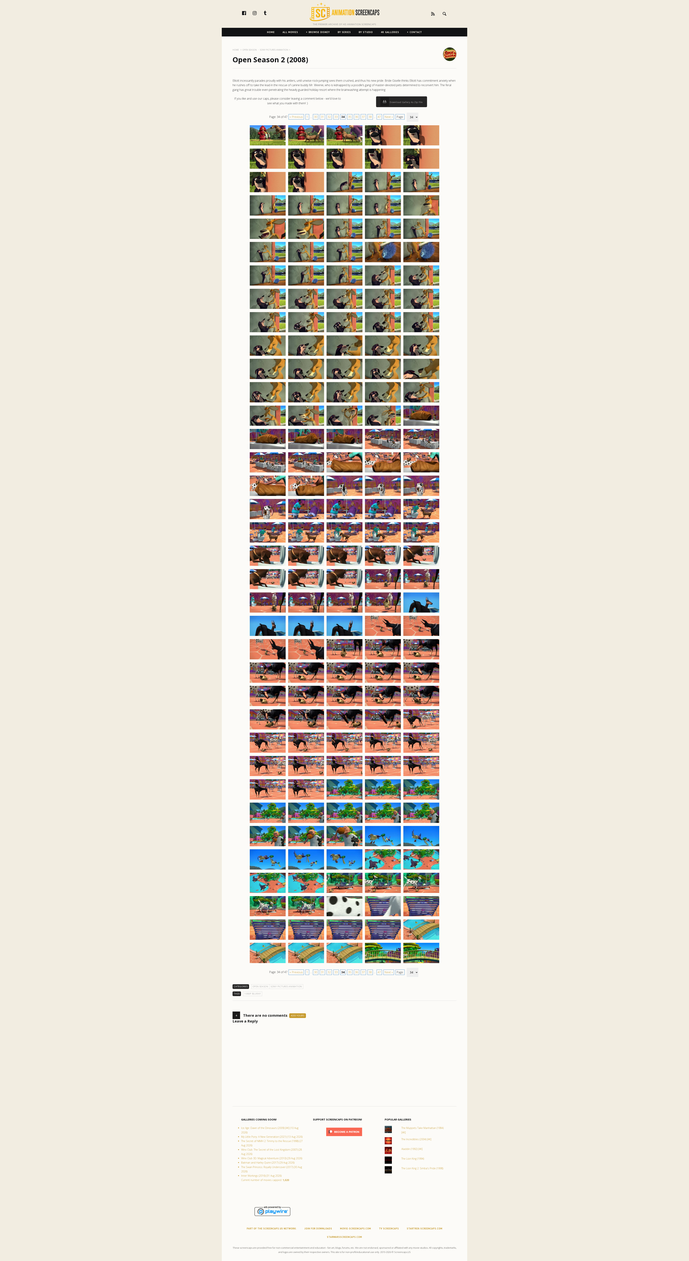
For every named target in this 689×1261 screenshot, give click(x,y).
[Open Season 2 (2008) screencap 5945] (421, 145)
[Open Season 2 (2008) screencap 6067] (306, 729)
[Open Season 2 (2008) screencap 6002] (306, 426)
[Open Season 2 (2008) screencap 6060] (421, 683)
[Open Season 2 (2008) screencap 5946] (268, 169)
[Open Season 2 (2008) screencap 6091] (268, 846)
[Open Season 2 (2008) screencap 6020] (421, 496)
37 (363, 117)
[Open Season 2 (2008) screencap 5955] (421, 192)
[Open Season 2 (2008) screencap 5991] (268, 379)
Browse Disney (319, 32)
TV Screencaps (389, 1228)
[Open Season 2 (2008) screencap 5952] (306, 192)
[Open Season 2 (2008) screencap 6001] (268, 426)
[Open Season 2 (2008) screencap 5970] (421, 262)
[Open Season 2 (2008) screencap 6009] (383, 449)
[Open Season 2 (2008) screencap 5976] (268, 309)
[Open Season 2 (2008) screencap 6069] (383, 729)
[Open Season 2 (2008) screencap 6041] (268, 612)
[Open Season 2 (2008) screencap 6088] (344, 823)
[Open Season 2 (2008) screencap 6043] (344, 612)
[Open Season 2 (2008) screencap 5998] (344, 402)
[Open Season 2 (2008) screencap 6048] (344, 636)
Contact (416, 32)
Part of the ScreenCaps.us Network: (272, 1228)
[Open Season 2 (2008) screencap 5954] (383, 192)
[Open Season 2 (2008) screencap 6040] (421, 589)
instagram (258, 13)
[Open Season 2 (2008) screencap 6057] (306, 683)
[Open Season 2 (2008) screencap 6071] (268, 753)
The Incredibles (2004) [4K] (416, 1139)
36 (356, 117)
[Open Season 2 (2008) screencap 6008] (344, 449)
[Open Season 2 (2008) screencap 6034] (383, 566)
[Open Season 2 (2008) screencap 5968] (344, 262)
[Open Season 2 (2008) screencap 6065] (421, 706)
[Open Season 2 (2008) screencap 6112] (306, 940)
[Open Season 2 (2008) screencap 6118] (344, 963)
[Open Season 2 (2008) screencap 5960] (421, 215)
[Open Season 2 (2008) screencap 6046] (268, 636)
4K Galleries (390, 32)
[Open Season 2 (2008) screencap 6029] (383, 542)
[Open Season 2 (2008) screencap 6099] (383, 869)
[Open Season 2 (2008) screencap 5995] (421, 379)
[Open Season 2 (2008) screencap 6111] (268, 940)
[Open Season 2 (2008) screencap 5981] (268, 332)
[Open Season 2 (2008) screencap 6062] (306, 706)
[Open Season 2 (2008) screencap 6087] (306, 823)
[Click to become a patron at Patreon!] (344, 1137)
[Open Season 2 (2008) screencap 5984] (383, 332)
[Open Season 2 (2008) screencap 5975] (421, 285)
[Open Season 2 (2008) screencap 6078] (344, 776)
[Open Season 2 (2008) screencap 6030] (421, 542)
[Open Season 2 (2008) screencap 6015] (421, 472)
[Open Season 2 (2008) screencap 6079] (383, 776)
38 (370, 117)
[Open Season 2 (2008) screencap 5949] (383, 169)
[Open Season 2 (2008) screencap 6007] (306, 449)
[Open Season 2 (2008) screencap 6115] (421, 940)
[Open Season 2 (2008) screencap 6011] (268, 472)
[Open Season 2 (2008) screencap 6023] (344, 519)
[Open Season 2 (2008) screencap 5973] (344, 285)
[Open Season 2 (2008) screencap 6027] (306, 542)
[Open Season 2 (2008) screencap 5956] (268, 215)
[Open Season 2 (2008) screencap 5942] (306, 145)
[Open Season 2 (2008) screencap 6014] (383, 472)
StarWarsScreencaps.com (344, 1237)
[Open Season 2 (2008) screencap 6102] (306, 893)
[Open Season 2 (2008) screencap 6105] (421, 893)
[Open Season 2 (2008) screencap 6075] (421, 753)
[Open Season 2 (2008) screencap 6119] (383, 963)
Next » (389, 117)
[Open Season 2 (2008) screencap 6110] (421, 916)
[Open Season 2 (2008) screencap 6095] (421, 846)
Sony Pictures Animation (286, 986)
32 (329, 117)
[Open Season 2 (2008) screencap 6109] (383, 916)
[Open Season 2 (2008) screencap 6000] (421, 402)
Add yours (297, 1015)
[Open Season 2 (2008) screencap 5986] (268, 356)
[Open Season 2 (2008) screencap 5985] (421, 332)
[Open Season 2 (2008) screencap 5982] (306, 332)
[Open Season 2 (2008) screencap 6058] (344, 683)
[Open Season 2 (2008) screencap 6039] (383, 589)
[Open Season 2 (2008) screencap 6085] (421, 799)
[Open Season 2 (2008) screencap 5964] (383, 239)
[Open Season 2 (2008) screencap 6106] (268, 916)
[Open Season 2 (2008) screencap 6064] (383, 706)
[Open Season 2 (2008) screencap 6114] (383, 940)
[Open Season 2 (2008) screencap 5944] (383, 145)
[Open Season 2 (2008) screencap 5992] (306, 379)
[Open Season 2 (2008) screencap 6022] (306, 519)
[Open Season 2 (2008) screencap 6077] (306, 776)
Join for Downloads (318, 1228)
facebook (248, 13)
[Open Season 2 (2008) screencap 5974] (383, 285)
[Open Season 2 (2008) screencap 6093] (344, 846)
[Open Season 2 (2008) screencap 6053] (344, 659)
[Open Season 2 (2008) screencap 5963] (344, 239)
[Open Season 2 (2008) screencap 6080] (421, 776)
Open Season (260, 986)
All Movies (290, 32)
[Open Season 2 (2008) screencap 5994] (383, 379)
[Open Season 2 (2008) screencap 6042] (306, 612)
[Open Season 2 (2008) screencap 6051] (268, 659)
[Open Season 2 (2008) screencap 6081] (268, 799)
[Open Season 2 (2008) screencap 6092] (306, 846)
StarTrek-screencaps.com (424, 1228)
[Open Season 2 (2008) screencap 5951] (268, 192)
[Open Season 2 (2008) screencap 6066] (268, 729)
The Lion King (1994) (412, 1158)
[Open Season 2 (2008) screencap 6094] (383, 846)
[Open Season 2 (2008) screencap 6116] (268, 963)
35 (349, 117)
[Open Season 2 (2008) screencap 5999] (383, 402)
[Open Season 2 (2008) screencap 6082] (306, 799)
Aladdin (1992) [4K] (412, 1149)
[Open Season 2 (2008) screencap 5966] (268, 262)
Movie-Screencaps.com (355, 1228)
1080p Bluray (252, 993)
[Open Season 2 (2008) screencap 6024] (383, 519)
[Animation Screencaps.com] (344, 12)
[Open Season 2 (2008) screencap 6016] (268, 496)
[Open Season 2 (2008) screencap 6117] (306, 963)
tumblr (269, 13)
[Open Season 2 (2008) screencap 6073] (344, 753)
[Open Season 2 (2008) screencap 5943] (344, 145)
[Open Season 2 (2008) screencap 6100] (421, 869)
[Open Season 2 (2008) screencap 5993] (344, 379)
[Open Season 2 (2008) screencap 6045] (421, 612)
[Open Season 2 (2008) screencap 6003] (344, 426)
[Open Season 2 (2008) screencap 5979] (383, 309)
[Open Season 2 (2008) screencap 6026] (268, 542)
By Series (344, 32)
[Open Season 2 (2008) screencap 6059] (383, 683)
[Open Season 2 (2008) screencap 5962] (306, 239)
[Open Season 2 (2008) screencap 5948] (344, 169)
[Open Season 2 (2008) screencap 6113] (344, 940)
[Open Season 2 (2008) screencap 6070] (421, 729)
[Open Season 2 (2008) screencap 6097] (306, 869)
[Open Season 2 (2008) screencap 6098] (344, 869)
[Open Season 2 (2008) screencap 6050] (421, 636)
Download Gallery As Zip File (406, 102)
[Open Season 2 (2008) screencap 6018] (344, 496)
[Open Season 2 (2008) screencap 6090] (421, 823)
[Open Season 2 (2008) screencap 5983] (344, 332)
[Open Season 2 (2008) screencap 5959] (383, 215)
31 (322, 117)
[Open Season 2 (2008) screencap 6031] (268, 566)
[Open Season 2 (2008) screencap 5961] (268, 239)
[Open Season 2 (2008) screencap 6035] (421, 566)
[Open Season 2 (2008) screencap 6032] (306, 566)
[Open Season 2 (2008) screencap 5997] (306, 402)
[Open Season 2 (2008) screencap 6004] (383, 426)
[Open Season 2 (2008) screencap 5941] (268, 145)
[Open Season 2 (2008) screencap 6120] (421, 963)
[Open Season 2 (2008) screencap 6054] (383, 659)
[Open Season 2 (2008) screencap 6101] (268, 893)
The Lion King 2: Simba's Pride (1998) (422, 1168)
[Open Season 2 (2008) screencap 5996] (268, 402)
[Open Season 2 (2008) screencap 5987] (306, 356)
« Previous (296, 117)
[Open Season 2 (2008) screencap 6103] (344, 893)
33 (336, 117)
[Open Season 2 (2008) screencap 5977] (306, 309)
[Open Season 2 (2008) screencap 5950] (421, 169)
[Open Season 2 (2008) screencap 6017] (306, 496)
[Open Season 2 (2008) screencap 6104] (383, 893)
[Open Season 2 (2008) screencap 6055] (421, 659)
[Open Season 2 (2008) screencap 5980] (421, 309)
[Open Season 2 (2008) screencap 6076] (268, 776)
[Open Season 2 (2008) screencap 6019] (383, 496)
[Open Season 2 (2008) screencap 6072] (306, 753)
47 (379, 117)
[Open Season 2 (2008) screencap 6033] (344, 566)
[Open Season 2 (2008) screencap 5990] (421, 356)
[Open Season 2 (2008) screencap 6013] (344, 472)
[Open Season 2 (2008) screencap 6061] (268, 706)
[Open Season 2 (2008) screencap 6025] (421, 519)
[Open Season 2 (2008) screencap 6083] (344, 799)
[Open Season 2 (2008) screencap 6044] (383, 612)
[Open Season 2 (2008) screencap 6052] (306, 659)
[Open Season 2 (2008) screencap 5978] (344, 309)
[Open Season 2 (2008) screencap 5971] (268, 285)
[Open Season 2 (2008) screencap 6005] (421, 426)
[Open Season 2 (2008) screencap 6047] (306, 636)
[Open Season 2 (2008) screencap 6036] (268, 589)
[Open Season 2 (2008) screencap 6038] (344, 589)
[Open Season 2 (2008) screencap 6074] (383, 753)
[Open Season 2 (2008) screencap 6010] (421, 449)
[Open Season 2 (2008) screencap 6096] (268, 869)
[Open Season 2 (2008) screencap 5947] (306, 169)
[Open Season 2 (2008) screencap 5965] (421, 239)
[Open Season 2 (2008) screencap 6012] (306, 472)
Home (271, 32)
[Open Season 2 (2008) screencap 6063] (344, 706)
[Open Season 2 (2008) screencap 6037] (306, 589)
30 (315, 117)
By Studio (366, 32)
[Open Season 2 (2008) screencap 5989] (383, 356)
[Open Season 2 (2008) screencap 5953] (344, 192)
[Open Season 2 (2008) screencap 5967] (306, 262)
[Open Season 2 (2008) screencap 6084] (383, 799)
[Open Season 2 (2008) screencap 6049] (383, 636)
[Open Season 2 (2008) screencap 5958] (344, 215)
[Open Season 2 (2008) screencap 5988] (344, 356)
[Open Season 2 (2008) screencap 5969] (383, 262)
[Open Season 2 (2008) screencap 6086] (268, 823)
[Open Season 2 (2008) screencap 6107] (306, 916)
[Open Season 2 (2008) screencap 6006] (268, 449)
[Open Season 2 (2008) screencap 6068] (344, 729)
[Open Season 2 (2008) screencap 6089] (383, 823)
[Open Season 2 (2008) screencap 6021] (268, 519)
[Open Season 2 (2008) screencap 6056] (268, 683)
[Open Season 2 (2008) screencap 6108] (344, 916)
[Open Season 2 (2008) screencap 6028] (344, 542)
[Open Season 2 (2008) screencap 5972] (306, 285)
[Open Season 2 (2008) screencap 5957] (306, 215)
